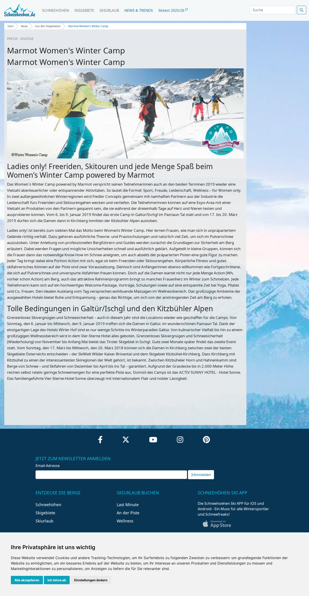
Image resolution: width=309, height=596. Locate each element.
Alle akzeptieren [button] (26, 580)
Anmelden (202, 474)
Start (10, 26)
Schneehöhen (55, 10)
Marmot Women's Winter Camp (88, 26)
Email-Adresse (48, 465)
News (24, 26)
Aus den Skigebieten (48, 26)
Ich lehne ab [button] (57, 580)
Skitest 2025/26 (171, 10)
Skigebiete (84, 10)
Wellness (125, 521)
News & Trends (138, 10)
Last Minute (128, 504)
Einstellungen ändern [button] (90, 580)
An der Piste (128, 512)
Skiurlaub (109, 10)
